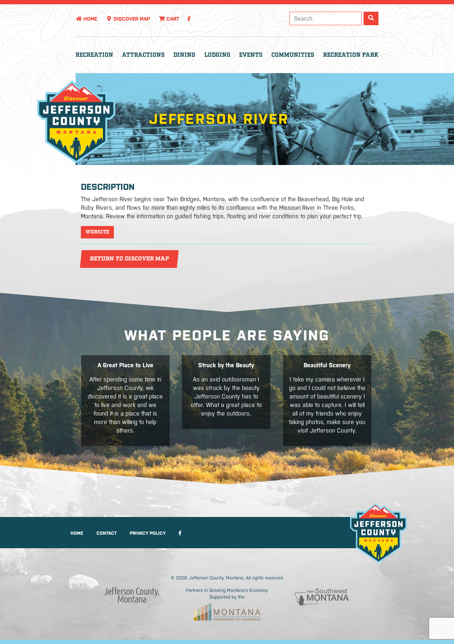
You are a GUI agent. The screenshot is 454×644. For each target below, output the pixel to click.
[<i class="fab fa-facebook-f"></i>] (189, 19)
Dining (184, 55)
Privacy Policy (148, 533)
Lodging (217, 55)
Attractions (143, 55)
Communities (292, 55)
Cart (172, 19)
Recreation (94, 55)
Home (89, 19)
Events (250, 55)
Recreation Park (350, 55)
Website (97, 232)
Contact (106, 533)
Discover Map (131, 19)
